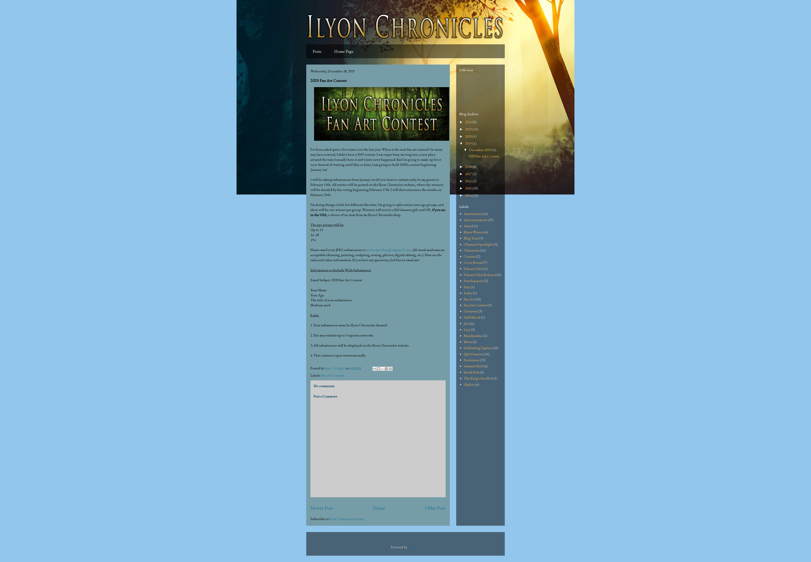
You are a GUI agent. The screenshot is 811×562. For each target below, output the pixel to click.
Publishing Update (478, 348)
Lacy (467, 329)
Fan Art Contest (332, 375)
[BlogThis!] (378, 369)
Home (379, 508)
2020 (468, 136)
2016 (468, 181)
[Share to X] (382, 369)
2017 (468, 174)
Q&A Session (473, 354)
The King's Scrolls (477, 378)
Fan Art (469, 299)
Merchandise (473, 335)
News (468, 341)
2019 (468, 143)
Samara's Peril (473, 366)
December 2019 (480, 149)
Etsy (467, 287)
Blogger (414, 547)
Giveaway (471, 311)
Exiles (468, 293)
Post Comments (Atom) (347, 518)
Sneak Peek (471, 372)
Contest (470, 256)
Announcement (475, 220)
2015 (468, 188)
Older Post (435, 508)
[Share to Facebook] (386, 369)
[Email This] (374, 369)
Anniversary (472, 213)
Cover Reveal (473, 262)
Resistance (471, 360)
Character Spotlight (478, 244)
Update (469, 384)
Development (473, 280)
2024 (468, 122)
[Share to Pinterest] (390, 369)
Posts (317, 51)
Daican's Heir (473, 268)
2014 (468, 195)
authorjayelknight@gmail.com (389, 249)
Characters (471, 250)
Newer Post (321, 508)
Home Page (343, 51)
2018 (468, 166)
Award (468, 226)
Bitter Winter (473, 232)
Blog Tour (471, 238)
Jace (466, 323)
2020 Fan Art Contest (483, 156)
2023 (468, 129)
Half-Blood (472, 317)
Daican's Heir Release (479, 274)
